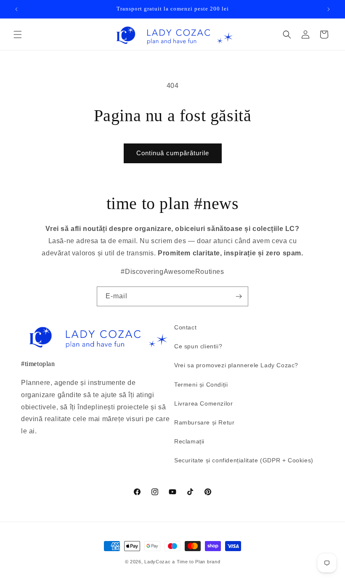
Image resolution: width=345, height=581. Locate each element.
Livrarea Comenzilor (203, 403)
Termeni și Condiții (201, 384)
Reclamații (189, 441)
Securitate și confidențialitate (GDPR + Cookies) (243, 460)
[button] (17, 34)
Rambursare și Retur (204, 422)
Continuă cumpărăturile (172, 153)
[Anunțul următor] (328, 9)
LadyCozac (157, 561)
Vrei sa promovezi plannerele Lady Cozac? (236, 365)
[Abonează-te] (238, 296)
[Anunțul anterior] (16, 9)
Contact (185, 327)
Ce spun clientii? (198, 346)
